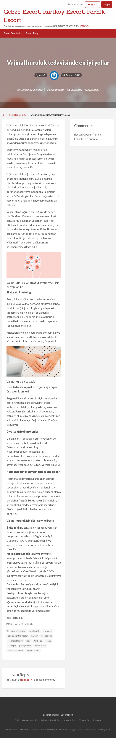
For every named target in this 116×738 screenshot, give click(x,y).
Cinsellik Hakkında (31, 89)
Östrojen (12, 645)
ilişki (28, 641)
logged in (26, 679)
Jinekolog (38, 641)
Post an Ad (77, 4)
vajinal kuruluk (33, 650)
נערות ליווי (84, 26)
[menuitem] (75, 4)
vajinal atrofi (40, 645)
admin (42, 75)
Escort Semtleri (12, 33)
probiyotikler (25, 645)
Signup (93, 4)
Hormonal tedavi (15, 641)
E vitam (34, 636)
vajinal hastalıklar (15, 650)
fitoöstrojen (47, 636)
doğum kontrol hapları (18, 636)
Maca (48, 641)
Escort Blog (32, 33)
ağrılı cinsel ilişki (18, 631)
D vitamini (47, 631)
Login (107, 4)
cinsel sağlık (34, 631)
